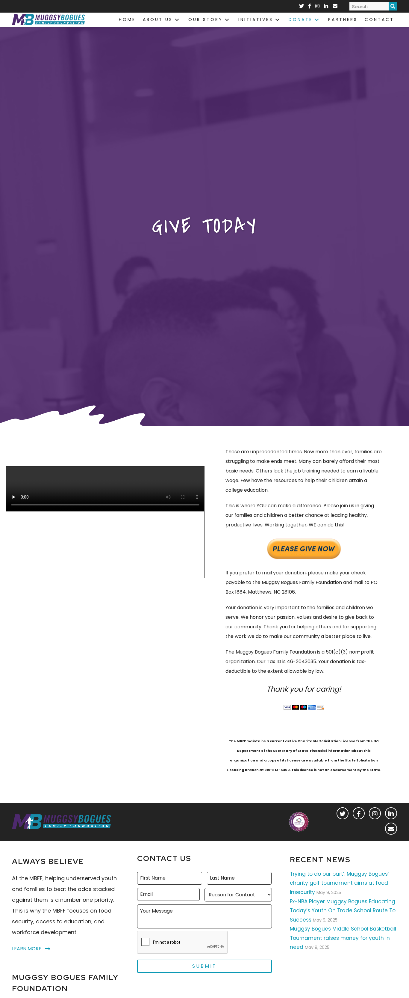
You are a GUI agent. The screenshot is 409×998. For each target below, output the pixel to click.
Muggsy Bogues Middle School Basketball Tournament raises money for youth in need (343, 938)
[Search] (393, 6)
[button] (343, 813)
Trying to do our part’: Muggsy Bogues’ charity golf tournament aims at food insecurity (339, 883)
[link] (127, 19)
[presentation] (182, 942)
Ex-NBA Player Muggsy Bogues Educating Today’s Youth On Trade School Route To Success (343, 910)
